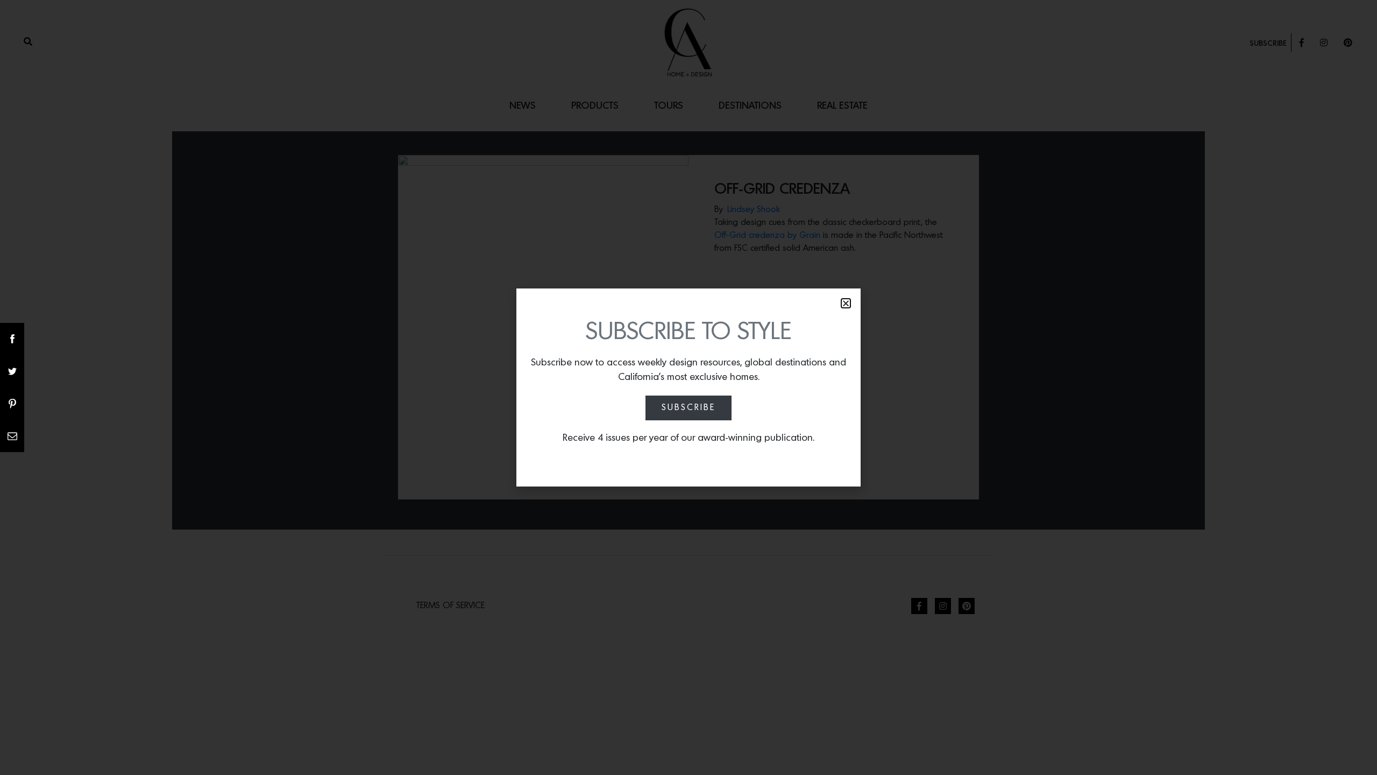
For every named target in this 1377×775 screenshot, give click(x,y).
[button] (846, 303)
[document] (688, 387)
